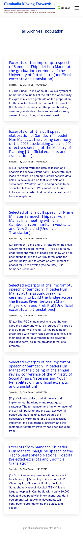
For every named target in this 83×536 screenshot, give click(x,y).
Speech (13, 85)
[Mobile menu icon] (77, 8)
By (26, 85)
